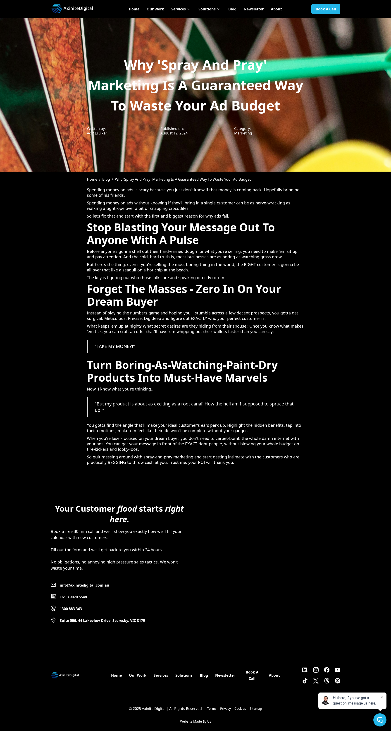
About (276, 9)
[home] (72, 6)
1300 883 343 (71, 608)
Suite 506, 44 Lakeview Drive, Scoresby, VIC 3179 (102, 620)
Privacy (225, 708)
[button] (181, 9)
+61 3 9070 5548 (73, 596)
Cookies (240, 708)
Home (134, 9)
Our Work (155, 9)
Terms (212, 708)
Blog (232, 9)
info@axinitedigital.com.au (84, 585)
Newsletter (254, 9)
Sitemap (256, 708)
